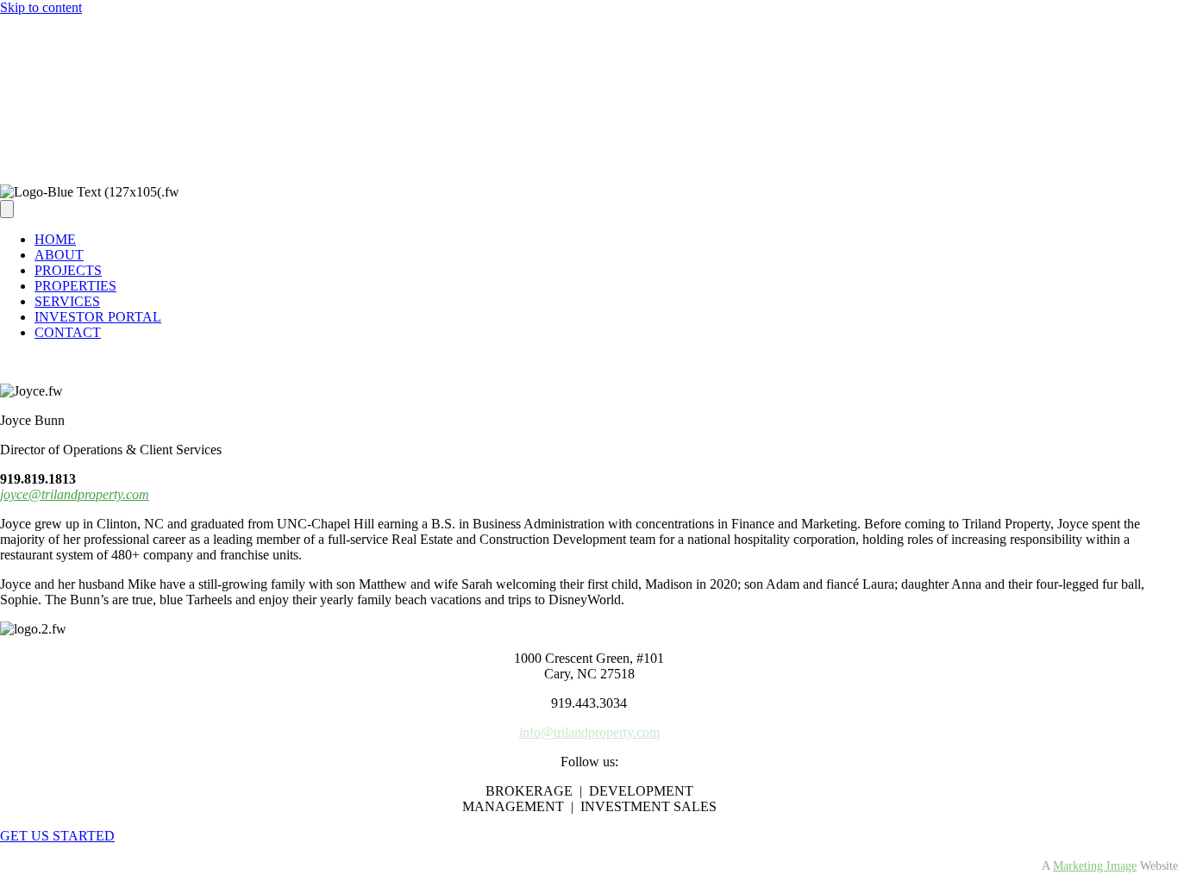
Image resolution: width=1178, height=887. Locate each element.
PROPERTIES (75, 147)
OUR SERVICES (84, 70)
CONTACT (67, 332)
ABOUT (59, 254)
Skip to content (41, 7)
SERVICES (67, 301)
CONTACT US (78, 162)
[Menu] (7, 25)
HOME (55, 239)
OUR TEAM (71, 54)
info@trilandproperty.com (589, 732)
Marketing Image (1095, 865)
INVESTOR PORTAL (97, 316)
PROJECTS (68, 270)
